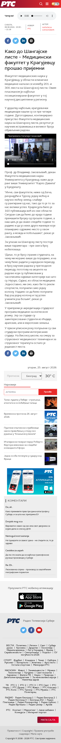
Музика (51, 670)
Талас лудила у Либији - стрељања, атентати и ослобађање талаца (22, 401)
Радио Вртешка (17, 704)
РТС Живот (33, 687)
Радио (9, 697)
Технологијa (14, 672)
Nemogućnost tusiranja (17, 536)
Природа (48, 675)
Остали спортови (20, 664)
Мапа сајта (48, 719)
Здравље (12, 675)
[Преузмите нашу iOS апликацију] (30, 597)
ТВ (7, 685)
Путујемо (28, 672)
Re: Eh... (9, 565)
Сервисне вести (12, 652)
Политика (21, 645)
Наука (37, 675)
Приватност (13, 730)
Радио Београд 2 (46, 697)
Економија (47, 647)
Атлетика (36, 662)
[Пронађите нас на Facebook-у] (31, 630)
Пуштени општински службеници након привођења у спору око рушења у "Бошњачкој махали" (21, 430)
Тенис (41, 660)
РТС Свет (44, 685)
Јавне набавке (46, 710)
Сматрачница (32, 652)
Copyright (27, 730)
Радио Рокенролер (28, 702)
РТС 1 (14, 685)
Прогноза (13, 375)
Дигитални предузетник (16, 677)
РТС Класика (49, 687)
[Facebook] (8, 41)
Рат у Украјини (35, 650)
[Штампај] (31, 41)
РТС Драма (18, 687)
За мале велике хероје (44, 677)
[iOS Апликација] (30, 481)
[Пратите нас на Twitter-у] (23, 630)
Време (49, 650)
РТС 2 (23, 685)
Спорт (8, 660)
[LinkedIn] (23, 41)
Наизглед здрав (30, 679)
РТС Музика (42, 689)
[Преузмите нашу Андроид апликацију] (30, 605)
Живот (21, 670)
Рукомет (9, 662)
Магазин (10, 670)
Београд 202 (37, 699)
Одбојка (51, 660)
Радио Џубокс (48, 702)
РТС (8, 710)
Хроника (20, 647)
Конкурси (20, 712)
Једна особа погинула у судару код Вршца (23, 457)
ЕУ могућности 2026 (39, 653)
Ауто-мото (50, 662)
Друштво (33, 647)
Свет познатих (44, 672)
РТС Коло (11, 689)
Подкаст (46, 652)
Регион (33, 645)
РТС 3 (32, 685)
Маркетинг (30, 710)
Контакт (17, 710)
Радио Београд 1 (24, 697)
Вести (10, 645)
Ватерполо (22, 662)
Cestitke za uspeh (14, 550)
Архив (49, 704)
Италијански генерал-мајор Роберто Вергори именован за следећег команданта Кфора (23, 444)
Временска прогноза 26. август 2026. (20, 415)
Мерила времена (16, 650)
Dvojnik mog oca (14, 521)
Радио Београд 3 (17, 699)
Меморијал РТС (41, 664)
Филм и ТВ (25, 675)
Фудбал (18, 660)
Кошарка (30, 660)
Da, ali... (9, 507)
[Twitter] (16, 41)
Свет (42, 645)
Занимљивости (36, 670)
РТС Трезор (26, 689)
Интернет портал (37, 712)
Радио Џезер (36, 704)
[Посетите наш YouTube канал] (39, 630)
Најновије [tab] (10, 384)
